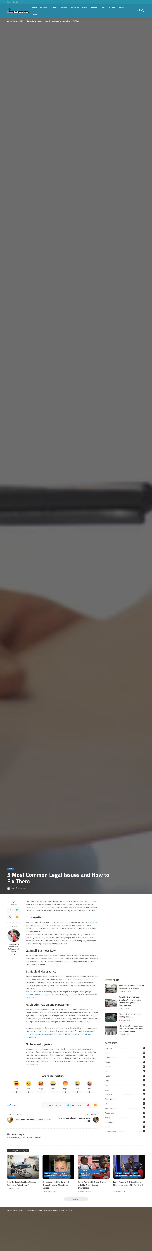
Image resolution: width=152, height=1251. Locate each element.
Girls (106, 1071)
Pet (106, 1104)
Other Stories (110, 1099)
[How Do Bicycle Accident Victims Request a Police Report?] (111, 988)
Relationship (109, 1113)
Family (107, 1062)
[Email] (17, 917)
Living (107, 1090)
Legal (11, 869)
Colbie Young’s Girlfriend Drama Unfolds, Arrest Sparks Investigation (13, 949)
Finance (108, 1067)
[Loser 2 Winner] (18, 11)
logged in (21, 1137)
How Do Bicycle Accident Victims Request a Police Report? (132, 987)
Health (107, 1076)
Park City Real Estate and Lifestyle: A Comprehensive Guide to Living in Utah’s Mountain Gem (130, 1001)
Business (108, 1048)
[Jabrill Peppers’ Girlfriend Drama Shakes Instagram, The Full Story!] (129, 1167)
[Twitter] (17, 910)
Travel (107, 1127)
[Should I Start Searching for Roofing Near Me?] (111, 1017)
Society (107, 1118)
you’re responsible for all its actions (63, 955)
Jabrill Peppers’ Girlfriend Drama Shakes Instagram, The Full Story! (128, 1183)
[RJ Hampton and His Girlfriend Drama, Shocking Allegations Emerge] (58, 1167)
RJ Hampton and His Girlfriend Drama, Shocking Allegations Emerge (56, 1184)
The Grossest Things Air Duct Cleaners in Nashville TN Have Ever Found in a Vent (131, 1028)
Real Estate (109, 1108)
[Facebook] (10, 910)
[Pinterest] (10, 917)
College (108, 1057)
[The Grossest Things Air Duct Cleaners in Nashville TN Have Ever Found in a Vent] (111, 1030)
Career (107, 1053)
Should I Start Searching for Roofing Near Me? (130, 1015)
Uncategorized (110, 1131)
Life (106, 1085)
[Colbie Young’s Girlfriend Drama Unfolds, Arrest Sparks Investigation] (13, 935)
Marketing (108, 1094)
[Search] (143, 11)
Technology (109, 1122)
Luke (12, 888)
